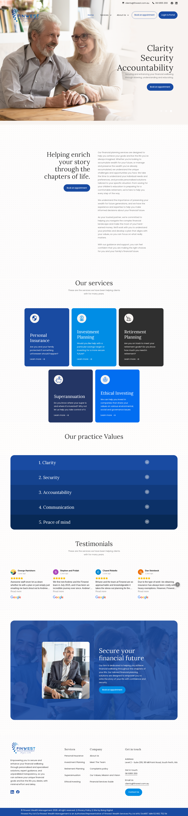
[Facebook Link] (172, 3)
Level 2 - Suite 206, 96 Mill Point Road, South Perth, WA (151, 762)
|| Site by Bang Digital (102, 810)
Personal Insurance (74, 755)
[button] (106, 15)
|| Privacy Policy (83, 810)
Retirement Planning (74, 768)
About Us (121, 15)
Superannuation (73, 775)
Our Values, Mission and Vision (105, 775)
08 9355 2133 (131, 773)
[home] (25, 15)
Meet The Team (98, 762)
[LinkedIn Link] (176, 3)
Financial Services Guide (102, 781)
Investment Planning (75, 762)
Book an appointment (144, 15)
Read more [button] (16, 591)
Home (91, 15)
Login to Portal (168, 15)
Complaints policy (99, 768)
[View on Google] (13, 572)
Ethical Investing (73, 781)
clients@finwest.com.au (137, 783)
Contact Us (133, 792)
